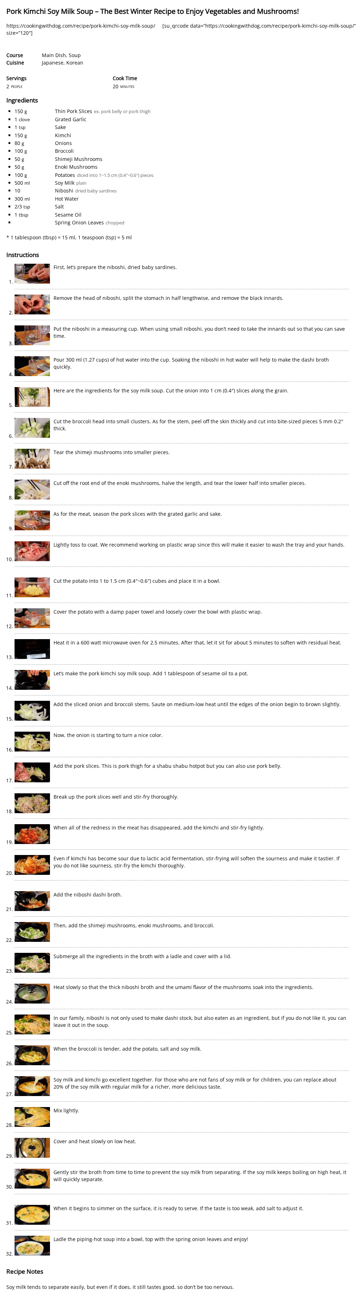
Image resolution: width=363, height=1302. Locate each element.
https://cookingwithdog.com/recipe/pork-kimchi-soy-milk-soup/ (80, 25)
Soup (75, 55)
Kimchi (63, 135)
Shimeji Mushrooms (78, 159)
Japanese (52, 62)
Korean (74, 62)
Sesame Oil (68, 214)
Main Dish (54, 55)
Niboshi (64, 190)
